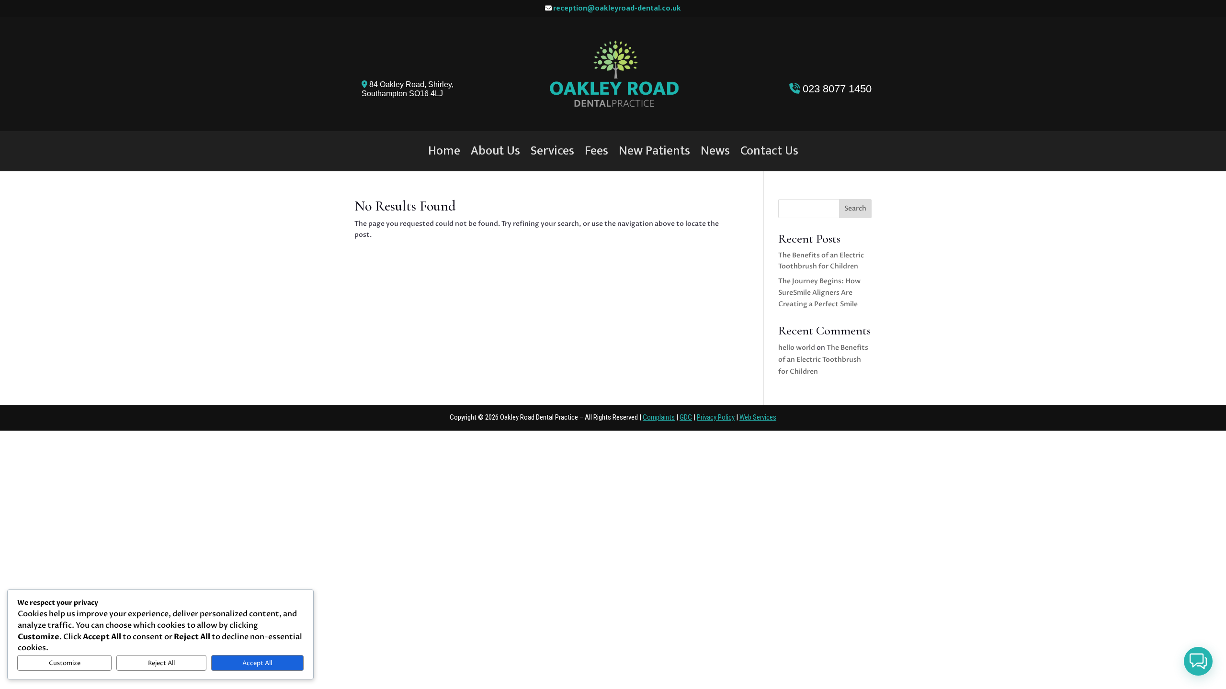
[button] (1198, 661)
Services (552, 153)
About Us (495, 153)
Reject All (161, 663)
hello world (796, 347)
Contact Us (769, 153)
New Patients (654, 153)
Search (855, 208)
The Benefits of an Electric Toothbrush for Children (823, 359)
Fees (596, 153)
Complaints (659, 417)
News (715, 153)
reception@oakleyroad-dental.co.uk (617, 8)
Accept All (257, 663)
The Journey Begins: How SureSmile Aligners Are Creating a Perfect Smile (819, 293)
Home (444, 153)
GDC (686, 417)
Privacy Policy (716, 417)
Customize (64, 663)
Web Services (757, 417)
